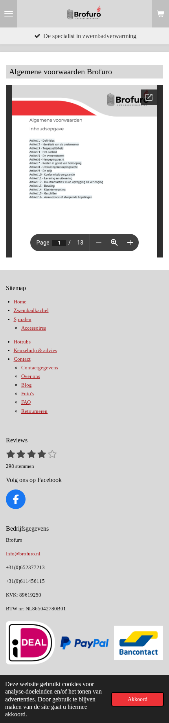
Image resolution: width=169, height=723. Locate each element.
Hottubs (22, 342)
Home (20, 302)
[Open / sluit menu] (8, 13)
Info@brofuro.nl (23, 554)
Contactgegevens (39, 368)
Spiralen (22, 319)
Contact (22, 359)
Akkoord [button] (137, 699)
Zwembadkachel (31, 310)
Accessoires (33, 328)
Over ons (30, 376)
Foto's (27, 393)
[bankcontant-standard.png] (139, 643)
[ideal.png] (31, 643)
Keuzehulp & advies (35, 350)
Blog (26, 385)
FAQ (26, 402)
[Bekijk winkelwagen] (160, 13)
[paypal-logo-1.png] (84, 643)
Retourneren (34, 411)
